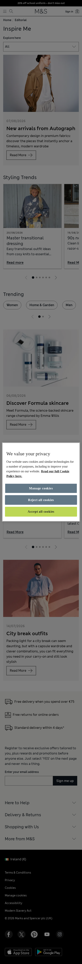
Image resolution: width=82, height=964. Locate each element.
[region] (41, 482)
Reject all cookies (41, 500)
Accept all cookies (41, 511)
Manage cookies (41, 488)
